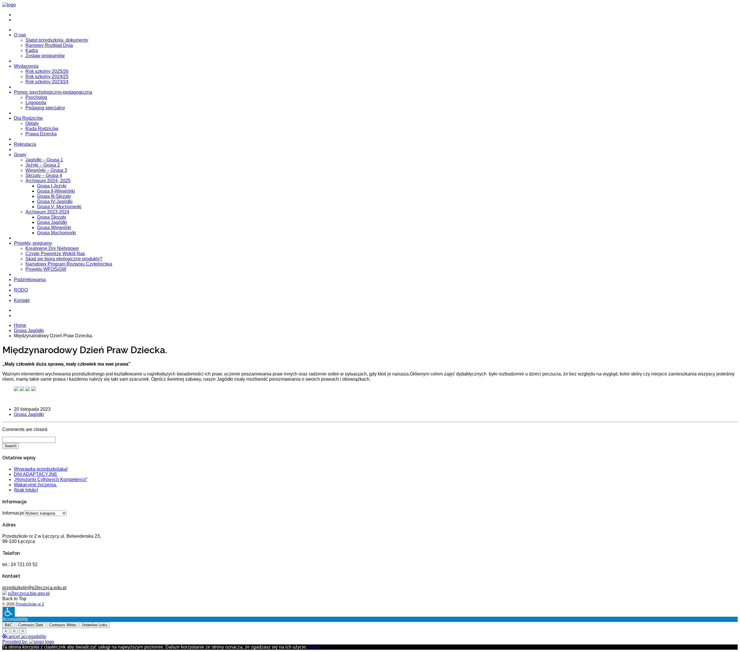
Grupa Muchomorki (56, 232)
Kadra (31, 50)
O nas (20, 34)
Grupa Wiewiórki (54, 227)
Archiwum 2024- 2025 (48, 180)
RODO (21, 290)
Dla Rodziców (28, 118)
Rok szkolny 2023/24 (47, 81)
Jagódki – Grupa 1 (44, 159)
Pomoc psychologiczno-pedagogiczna (53, 92)
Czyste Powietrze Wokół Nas (55, 253)
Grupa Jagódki (52, 222)
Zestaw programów (45, 55)
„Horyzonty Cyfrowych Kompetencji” (50, 479)
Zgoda (313, 646)
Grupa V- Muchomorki (59, 206)
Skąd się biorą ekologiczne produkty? (63, 258)
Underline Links (95, 625)
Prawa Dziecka (41, 133)
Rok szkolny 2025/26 (47, 71)
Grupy (20, 154)
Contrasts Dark (30, 625)
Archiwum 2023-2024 (47, 211)
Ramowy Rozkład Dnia (49, 45)
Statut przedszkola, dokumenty (56, 40)
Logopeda (35, 102)
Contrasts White (62, 625)
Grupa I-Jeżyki (51, 185)
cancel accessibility (26, 636)
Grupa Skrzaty (51, 217)
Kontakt (21, 300)
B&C (8, 625)
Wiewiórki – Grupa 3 (46, 170)
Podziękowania (30, 279)
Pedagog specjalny (45, 107)
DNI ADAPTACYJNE (35, 474)
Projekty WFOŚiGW (45, 269)
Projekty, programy (33, 243)
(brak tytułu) (26, 489)
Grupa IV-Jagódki (55, 201)
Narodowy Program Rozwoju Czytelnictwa (68, 263)
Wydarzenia (26, 66)
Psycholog (36, 97)
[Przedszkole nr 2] (9, 4)
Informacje (13, 513)
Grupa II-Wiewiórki (56, 191)
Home (20, 325)
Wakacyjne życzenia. (35, 484)
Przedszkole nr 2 (30, 604)
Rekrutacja (25, 144)
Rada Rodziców (41, 128)
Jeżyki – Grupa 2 (42, 165)
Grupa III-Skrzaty (54, 196)
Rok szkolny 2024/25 (47, 76)
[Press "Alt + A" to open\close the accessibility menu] (8, 612)
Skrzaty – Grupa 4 (43, 175)
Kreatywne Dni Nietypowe (52, 248)
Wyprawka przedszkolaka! (41, 469)
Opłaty (32, 123)
